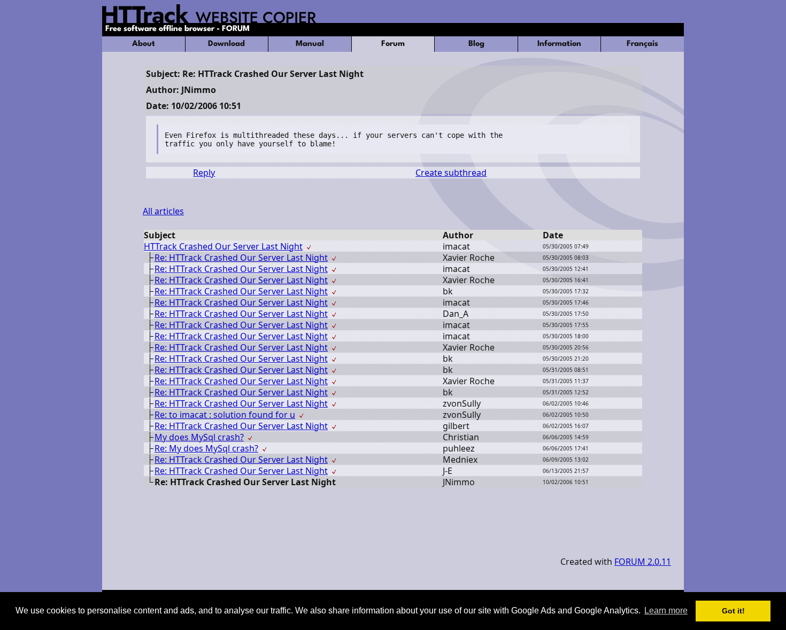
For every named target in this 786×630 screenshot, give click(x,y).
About (143, 44)
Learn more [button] (666, 610)
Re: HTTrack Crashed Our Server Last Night (241, 257)
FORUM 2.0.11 (642, 561)
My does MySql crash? (199, 437)
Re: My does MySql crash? (206, 448)
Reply (204, 172)
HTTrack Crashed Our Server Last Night (223, 246)
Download (226, 44)
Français (642, 44)
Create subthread (451, 172)
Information (559, 44)
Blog (476, 44)
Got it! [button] (733, 610)
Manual (310, 44)
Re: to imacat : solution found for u (225, 415)
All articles (163, 211)
